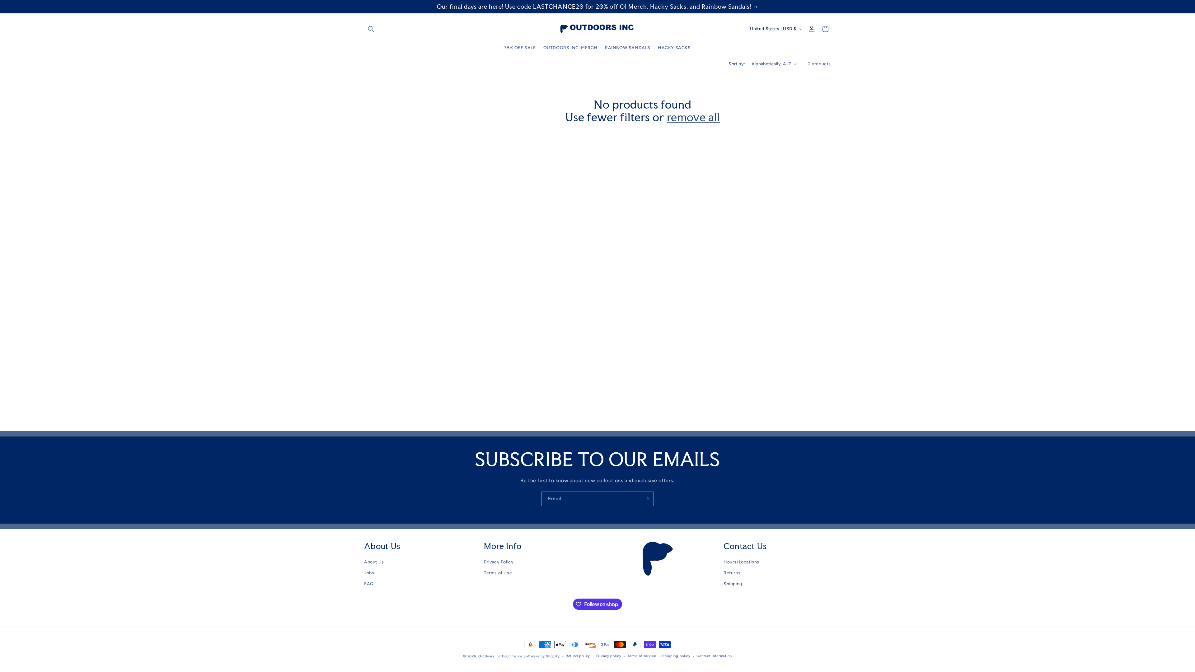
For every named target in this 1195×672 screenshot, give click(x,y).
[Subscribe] (646, 499)
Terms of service (641, 656)
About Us (374, 562)
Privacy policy (608, 656)
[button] (371, 29)
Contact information (714, 656)
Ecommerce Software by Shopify (531, 656)
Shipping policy (676, 656)
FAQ (369, 583)
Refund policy (578, 656)
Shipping (733, 583)
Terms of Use (498, 573)
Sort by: (737, 64)
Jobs (369, 573)
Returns (732, 573)
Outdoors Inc (489, 656)
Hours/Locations (741, 562)
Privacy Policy (498, 562)
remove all (693, 117)
